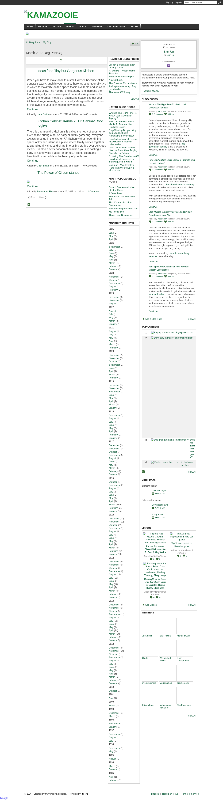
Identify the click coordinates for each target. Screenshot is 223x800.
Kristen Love (148, 705)
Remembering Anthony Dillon (123, 208)
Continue (32, 109)
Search (219, 2)
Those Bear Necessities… (122, 215)
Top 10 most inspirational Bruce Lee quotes (181, 545)
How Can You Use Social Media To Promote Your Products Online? (121, 124)
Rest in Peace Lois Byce (186, 463)
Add (137, 43)
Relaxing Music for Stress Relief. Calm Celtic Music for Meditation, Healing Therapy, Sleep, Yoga (155, 583)
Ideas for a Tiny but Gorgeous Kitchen (65, 71)
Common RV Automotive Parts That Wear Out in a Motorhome (121, 168)
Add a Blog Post (153, 319)
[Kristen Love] (150, 695)
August (112, 286)
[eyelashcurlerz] (150, 673)
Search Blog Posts (61, 60)
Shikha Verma (160, 556)
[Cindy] (150, 648)
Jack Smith (43, 114)
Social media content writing (180, 184)
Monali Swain (183, 636)
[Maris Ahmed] (167, 673)
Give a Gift (160, 493)
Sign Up (169, 2)
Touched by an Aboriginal (121, 76)
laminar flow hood (157, 294)
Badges (155, 794)
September (114, 246)
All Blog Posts (33, 42)
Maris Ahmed (166, 683)
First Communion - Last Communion (121, 204)
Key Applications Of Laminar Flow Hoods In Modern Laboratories (123, 142)
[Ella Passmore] (184, 695)
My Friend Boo (116, 211)
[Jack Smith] (150, 626)
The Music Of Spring (119, 92)
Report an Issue (170, 794)
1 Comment (93, 191)
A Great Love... (116, 80)
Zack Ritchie (165, 636)
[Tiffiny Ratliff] (146, 520)
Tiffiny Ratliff (157, 514)
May (111, 236)
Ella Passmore (184, 705)
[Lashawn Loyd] (146, 496)
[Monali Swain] (184, 626)
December (114, 297)
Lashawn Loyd (159, 490)
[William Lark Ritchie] (167, 648)
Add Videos (151, 605)
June (111, 233)
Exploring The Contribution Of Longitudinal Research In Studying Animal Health (124, 159)
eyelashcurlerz (149, 683)
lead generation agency (167, 145)
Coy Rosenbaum (160, 505)
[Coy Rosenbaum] (146, 510)
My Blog (47, 42)
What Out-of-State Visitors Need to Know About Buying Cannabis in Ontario (123, 150)
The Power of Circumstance (58, 172)
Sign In (178, 2)
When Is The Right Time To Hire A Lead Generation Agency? (123, 116)
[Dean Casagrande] (184, 648)
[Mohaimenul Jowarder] (167, 695)
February (113, 266)
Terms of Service (190, 794)
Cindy (145, 658)
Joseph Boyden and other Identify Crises (122, 66)
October (113, 280)
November (114, 276)
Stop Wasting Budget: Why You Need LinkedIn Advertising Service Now (122, 133)
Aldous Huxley (151, 91)
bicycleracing (183, 683)
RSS (28, 204)
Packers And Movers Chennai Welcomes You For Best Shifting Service (155, 549)
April (111, 239)
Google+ (5, 798)
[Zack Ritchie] (167, 626)
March (112, 263)
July (111, 250)
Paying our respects (184, 332)
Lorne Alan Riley (45, 191)
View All (135, 99)
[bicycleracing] (184, 673)
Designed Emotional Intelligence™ (192, 448)
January (113, 269)
